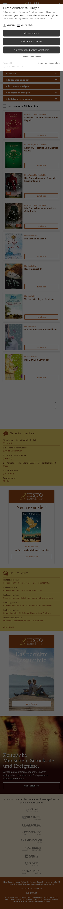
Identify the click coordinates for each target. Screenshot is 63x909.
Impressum (43, 63)
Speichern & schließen (31, 41)
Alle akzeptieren (31, 33)
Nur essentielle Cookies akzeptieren (31, 49)
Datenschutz (54, 63)
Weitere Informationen (31, 56)
